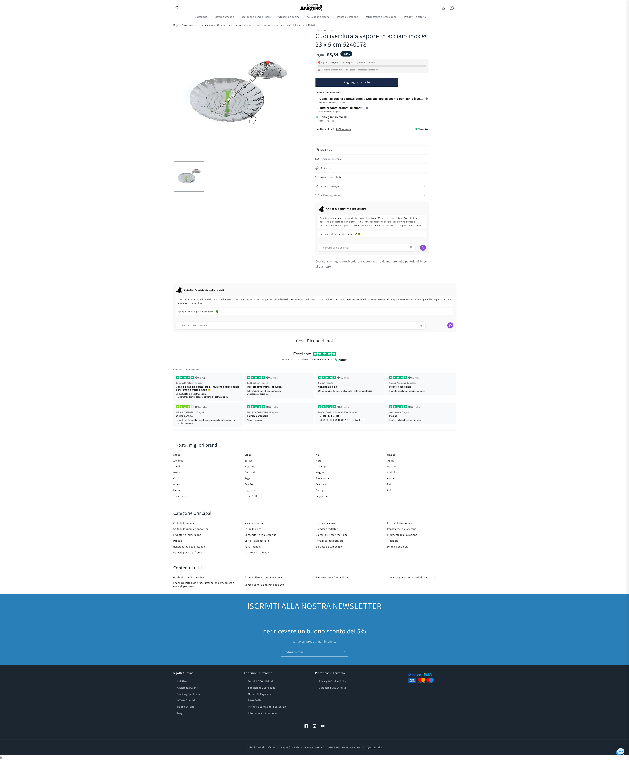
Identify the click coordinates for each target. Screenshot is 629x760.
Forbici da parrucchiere (329, 540)
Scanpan (321, 484)
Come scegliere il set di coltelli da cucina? (412, 577)
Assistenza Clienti (187, 687)
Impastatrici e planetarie (401, 529)
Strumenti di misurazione (402, 535)
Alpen (176, 484)
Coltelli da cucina (183, 523)
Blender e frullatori (327, 529)
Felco (390, 484)
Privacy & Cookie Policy (333, 681)
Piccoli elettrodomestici (401, 523)
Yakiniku (392, 472)
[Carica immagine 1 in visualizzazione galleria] (189, 177)
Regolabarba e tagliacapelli (189, 546)
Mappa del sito (186, 706)
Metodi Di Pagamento (261, 694)
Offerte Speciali (186, 700)
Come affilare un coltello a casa (263, 577)
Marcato (392, 466)
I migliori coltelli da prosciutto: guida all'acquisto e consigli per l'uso (203, 584)
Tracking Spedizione (189, 694)
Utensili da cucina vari (230, 25)
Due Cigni (321, 466)
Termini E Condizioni (260, 681)
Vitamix (391, 478)
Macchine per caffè (256, 523)
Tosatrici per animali (257, 552)
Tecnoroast (180, 496)
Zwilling (178, 460)
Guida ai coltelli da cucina (188, 577)
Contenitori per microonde (260, 535)
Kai (318, 454)
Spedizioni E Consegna (262, 687)
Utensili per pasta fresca (187, 552)
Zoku (390, 490)
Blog (179, 713)
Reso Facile (254, 700)
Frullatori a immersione (187, 535)
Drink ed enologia (397, 546)
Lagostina (322, 496)
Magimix (321, 472)
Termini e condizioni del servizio (267, 706)
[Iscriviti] (344, 652)
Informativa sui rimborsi (262, 713)
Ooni (176, 478)
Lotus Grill (251, 496)
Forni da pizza (253, 529)
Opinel (391, 460)
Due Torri (250, 484)
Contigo (320, 490)
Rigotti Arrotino (182, 25)
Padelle (177, 540)
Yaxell (176, 466)
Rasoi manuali (253, 546)
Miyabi (391, 454)
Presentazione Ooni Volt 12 (332, 577)
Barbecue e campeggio (329, 546)
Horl (318, 460)
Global (248, 454)
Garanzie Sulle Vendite (332, 687)
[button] (177, 8)
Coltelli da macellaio (257, 540)
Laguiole (250, 490)
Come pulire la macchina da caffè (264, 585)
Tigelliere (392, 540)
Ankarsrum (322, 478)
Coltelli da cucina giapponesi (190, 529)
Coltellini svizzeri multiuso (332, 535)
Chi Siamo (183, 681)
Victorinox (251, 466)
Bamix (177, 472)
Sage (247, 478)
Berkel (248, 460)
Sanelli (177, 454)
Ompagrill (250, 472)
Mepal (177, 490)
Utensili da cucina (204, 25)
